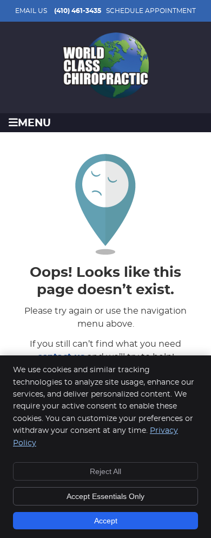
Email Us (31, 11)
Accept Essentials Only (105, 496)
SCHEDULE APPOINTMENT (151, 11)
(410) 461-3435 (77, 11)
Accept (105, 520)
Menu (34, 123)
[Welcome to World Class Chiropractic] (105, 96)
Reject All (105, 471)
